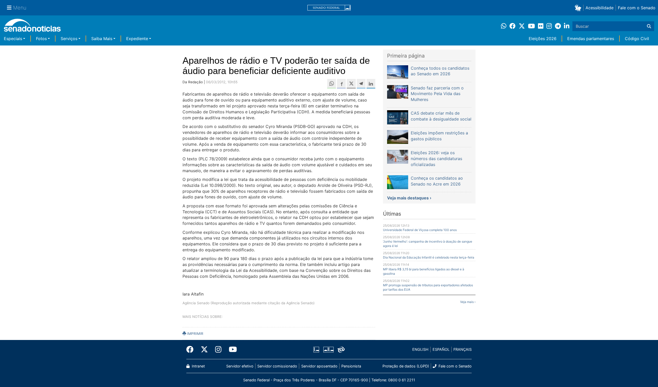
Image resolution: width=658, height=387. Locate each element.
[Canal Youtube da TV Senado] (231, 349)
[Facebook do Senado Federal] (191, 349)
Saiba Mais (101, 38)
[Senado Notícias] (32, 27)
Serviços (69, 38)
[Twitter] (204, 349)
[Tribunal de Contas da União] (341, 349)
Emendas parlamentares (590, 38)
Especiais (13, 38)
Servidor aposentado (319, 366)
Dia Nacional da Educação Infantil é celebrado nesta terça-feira (428, 257)
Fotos (41, 38)
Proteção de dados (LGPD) (405, 366)
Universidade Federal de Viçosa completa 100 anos (420, 230)
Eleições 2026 (542, 38)
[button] (579, 7)
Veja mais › (468, 302)
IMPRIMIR (194, 333)
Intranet (198, 366)
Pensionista (351, 366)
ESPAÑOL (441, 349)
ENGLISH (420, 349)
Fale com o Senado (636, 7)
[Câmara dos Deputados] (316, 349)
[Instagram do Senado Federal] (218, 349)
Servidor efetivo (239, 366)
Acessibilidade (600, 7)
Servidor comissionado (277, 366)
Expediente (137, 38)
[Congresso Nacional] (328, 349)
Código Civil (637, 38)
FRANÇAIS (462, 349)
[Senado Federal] (329, 8)
